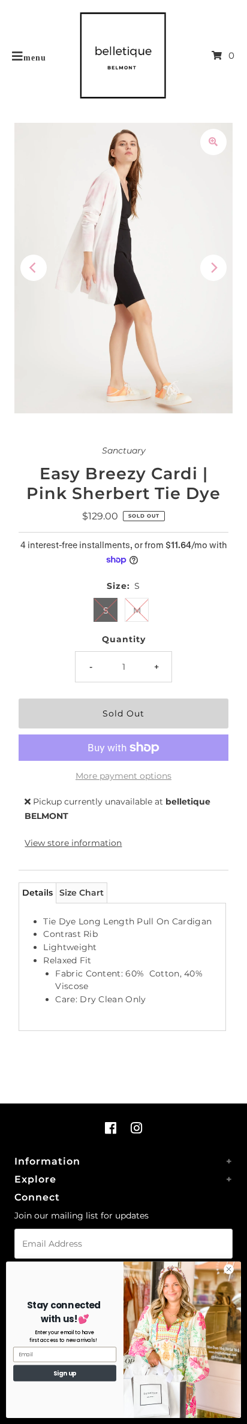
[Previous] (33, 268)
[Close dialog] (229, 1269)
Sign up (65, 1373)
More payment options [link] (123, 775)
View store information (73, 843)
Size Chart (81, 892)
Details (37, 892)
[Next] (213, 268)
